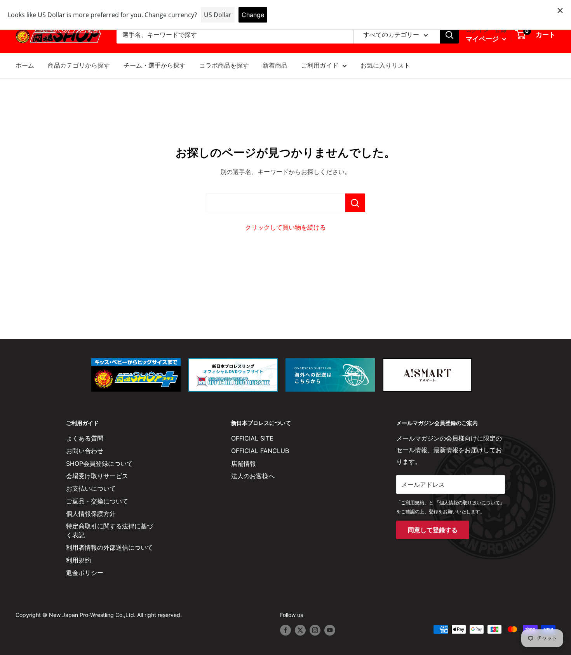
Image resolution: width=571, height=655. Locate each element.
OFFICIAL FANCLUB (260, 451)
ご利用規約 (412, 502)
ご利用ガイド (319, 65)
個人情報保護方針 (91, 513)
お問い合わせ (84, 451)
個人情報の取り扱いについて (469, 502)
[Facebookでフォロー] (285, 630)
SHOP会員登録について (99, 463)
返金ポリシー (84, 573)
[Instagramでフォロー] (315, 630)
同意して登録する (433, 530)
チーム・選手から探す (155, 65)
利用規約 (78, 560)
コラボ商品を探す (224, 65)
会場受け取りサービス (97, 476)
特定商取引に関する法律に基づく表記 (109, 530)
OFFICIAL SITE (252, 438)
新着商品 (275, 65)
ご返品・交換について (97, 501)
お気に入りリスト (385, 65)
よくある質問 (84, 438)
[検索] (449, 35)
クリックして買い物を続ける (285, 227)
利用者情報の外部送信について (109, 547)
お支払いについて (91, 488)
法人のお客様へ (253, 476)
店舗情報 (243, 463)
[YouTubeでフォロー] (329, 630)
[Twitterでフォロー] (300, 630)
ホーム (25, 65)
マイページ (483, 39)
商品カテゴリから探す (79, 65)
